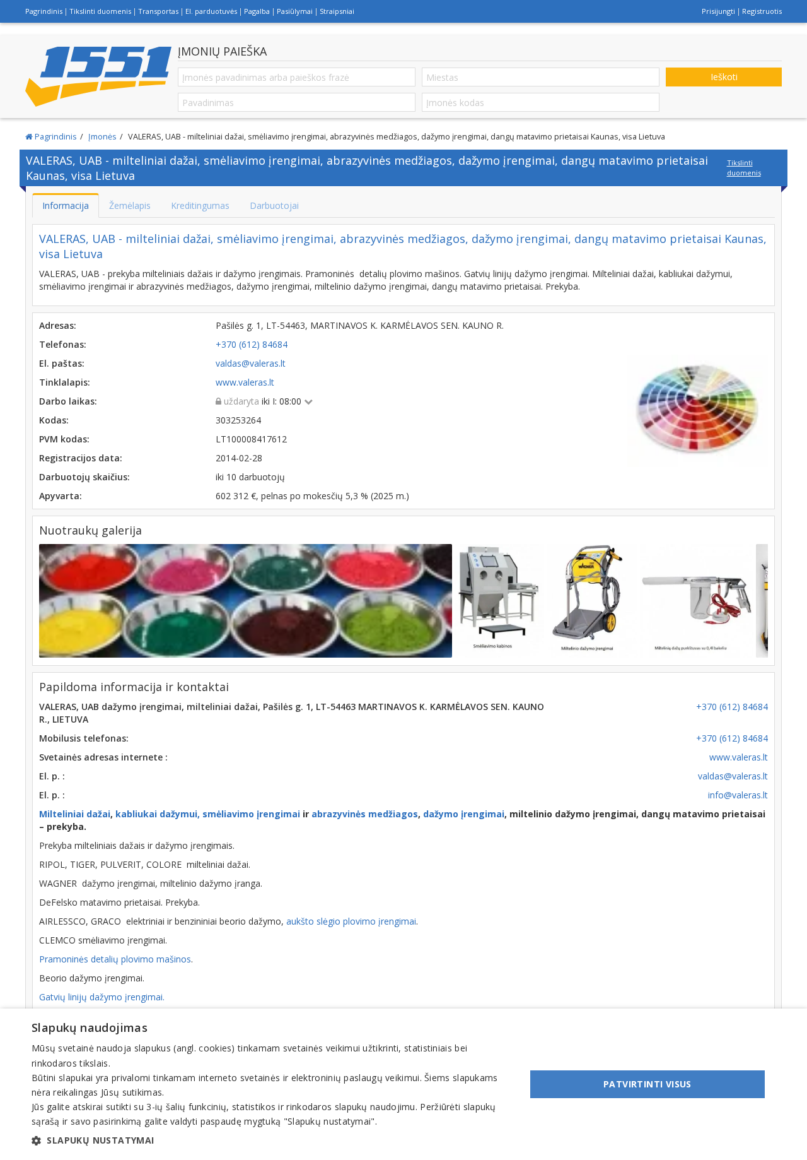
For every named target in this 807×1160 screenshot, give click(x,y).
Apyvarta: (60, 496)
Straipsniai (337, 11)
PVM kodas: (64, 439)
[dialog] (403, 1084)
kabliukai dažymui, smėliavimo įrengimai (207, 814)
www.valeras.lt (738, 757)
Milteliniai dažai (74, 814)
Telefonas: (62, 344)
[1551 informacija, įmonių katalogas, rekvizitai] (98, 77)
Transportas (158, 11)
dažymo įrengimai (463, 814)
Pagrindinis (43, 11)
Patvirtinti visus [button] (647, 1084)
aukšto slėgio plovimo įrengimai (351, 921)
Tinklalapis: (64, 382)
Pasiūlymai (295, 11)
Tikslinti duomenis (100, 11)
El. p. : (52, 776)
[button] (271, 1140)
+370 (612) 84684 (732, 707)
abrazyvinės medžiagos (364, 814)
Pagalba (257, 11)
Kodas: (54, 420)
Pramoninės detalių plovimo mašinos (115, 959)
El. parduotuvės (211, 11)
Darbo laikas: (68, 401)
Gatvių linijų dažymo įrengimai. (102, 997)
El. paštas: (61, 363)
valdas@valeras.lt (733, 776)
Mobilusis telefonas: (84, 738)
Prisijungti (718, 11)
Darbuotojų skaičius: (84, 477)
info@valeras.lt (738, 795)
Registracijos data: (80, 458)
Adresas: (57, 325)
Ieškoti (724, 77)
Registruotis (762, 11)
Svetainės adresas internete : (103, 757)
